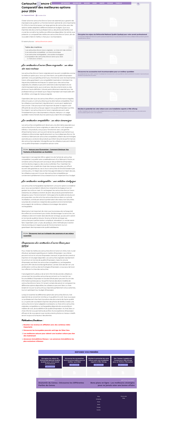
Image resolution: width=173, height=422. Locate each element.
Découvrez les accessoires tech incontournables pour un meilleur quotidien (106, 72)
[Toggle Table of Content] (69, 47)
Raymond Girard (29, 15)
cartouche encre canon (43, 41)
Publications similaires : (36, 58)
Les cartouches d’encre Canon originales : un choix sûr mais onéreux (48, 50)
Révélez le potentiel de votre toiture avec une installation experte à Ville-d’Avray (107, 109)
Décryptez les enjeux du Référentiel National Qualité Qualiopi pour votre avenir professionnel (112, 34)
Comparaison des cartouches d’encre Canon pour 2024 (44, 57)
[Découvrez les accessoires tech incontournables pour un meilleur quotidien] (113, 55)
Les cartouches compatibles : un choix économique (43, 52)
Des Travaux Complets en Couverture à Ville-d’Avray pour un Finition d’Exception (123, 360)
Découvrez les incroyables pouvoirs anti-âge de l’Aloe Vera (46, 330)
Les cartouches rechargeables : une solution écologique (45, 54)
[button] (138, 3)
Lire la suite (50, 366)
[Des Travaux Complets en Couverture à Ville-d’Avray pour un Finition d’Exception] (123, 371)
